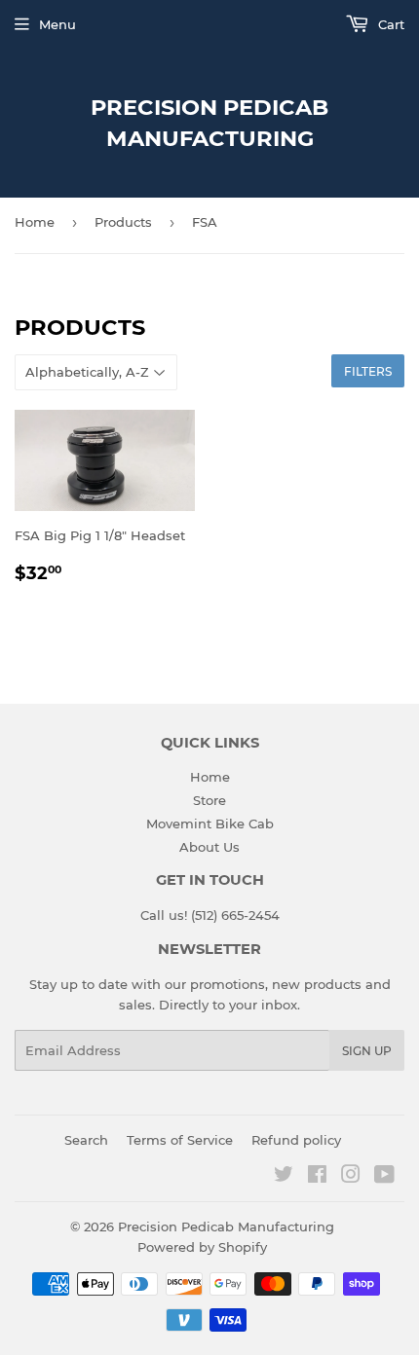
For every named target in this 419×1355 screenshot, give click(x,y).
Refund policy (296, 1140)
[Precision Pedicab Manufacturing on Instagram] (351, 1177)
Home (35, 222)
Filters (368, 371)
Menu (57, 24)
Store (209, 800)
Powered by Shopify (202, 1247)
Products (123, 222)
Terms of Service (180, 1140)
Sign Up (367, 1051)
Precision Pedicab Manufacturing (209, 122)
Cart (389, 24)
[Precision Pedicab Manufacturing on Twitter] (283, 1177)
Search (86, 1140)
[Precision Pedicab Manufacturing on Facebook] (317, 1177)
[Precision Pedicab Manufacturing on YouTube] (384, 1177)
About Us (209, 847)
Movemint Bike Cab (210, 823)
